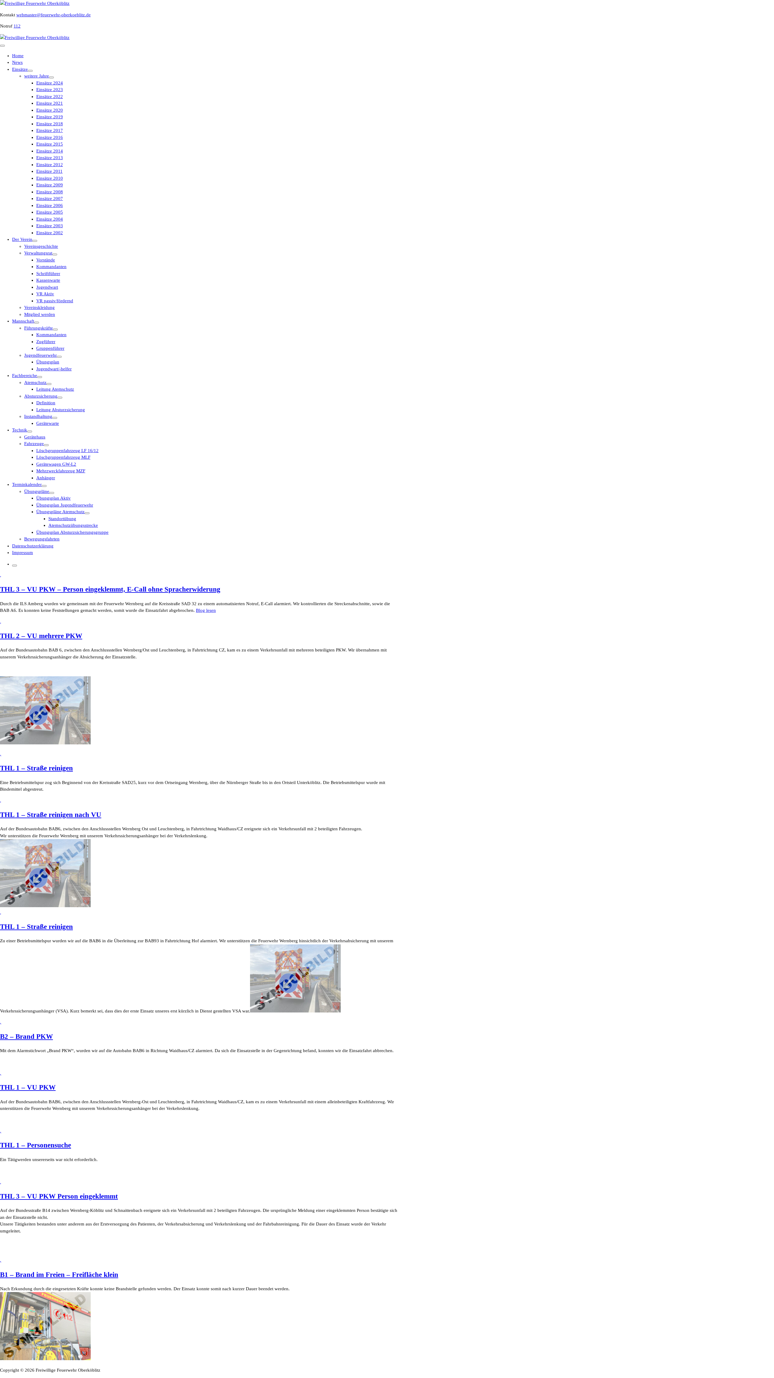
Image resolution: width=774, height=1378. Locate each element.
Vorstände (45, 260)
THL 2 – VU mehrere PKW (41, 636)
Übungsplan (47, 361)
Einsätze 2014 (49, 151)
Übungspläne (36, 491)
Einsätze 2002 (49, 232)
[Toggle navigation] (2, 46)
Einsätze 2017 (49, 130)
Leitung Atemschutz (55, 389)
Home (18, 55)
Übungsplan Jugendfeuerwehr (64, 505)
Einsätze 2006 (49, 205)
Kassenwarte (48, 280)
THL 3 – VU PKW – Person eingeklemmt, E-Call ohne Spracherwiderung (110, 589)
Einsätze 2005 (49, 212)
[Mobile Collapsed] (30, 71)
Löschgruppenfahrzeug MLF (63, 457)
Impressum (22, 552)
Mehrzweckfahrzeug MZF (60, 470)
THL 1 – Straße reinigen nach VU (50, 815)
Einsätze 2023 (49, 89)
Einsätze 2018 (49, 123)
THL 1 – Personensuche (35, 1145)
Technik (19, 430)
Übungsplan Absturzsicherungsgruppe (72, 532)
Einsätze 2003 (49, 225)
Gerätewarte (47, 423)
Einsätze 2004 (49, 219)
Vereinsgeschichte (41, 246)
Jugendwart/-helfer (54, 368)
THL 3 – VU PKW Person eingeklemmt (59, 1196)
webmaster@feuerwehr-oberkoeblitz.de (53, 14)
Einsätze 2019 (49, 116)
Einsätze (20, 69)
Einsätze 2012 (49, 164)
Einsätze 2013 (49, 157)
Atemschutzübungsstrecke (73, 525)
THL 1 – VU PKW (28, 1087)
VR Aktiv (45, 293)
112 (17, 26)
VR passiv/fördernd (54, 300)
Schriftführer (48, 273)
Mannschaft (23, 321)
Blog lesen (206, 610)
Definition (45, 402)
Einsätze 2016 (49, 137)
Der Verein (22, 239)
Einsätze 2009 (49, 184)
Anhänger (45, 477)
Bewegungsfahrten (42, 538)
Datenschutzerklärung (33, 545)
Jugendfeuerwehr (40, 355)
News (17, 62)
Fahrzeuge (34, 443)
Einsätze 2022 (49, 96)
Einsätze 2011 (49, 171)
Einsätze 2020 (49, 110)
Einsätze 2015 (49, 144)
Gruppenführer (50, 348)
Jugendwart (47, 287)
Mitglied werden (39, 314)
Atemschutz (35, 382)
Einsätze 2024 (49, 82)
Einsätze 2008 (49, 191)
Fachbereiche (24, 375)
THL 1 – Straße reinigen (36, 768)
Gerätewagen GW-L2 (56, 464)
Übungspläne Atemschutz (60, 511)
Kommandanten (51, 266)
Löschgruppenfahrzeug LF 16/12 (67, 450)
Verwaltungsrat (38, 253)
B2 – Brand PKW (26, 1036)
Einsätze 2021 (49, 103)
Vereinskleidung (39, 307)
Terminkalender (27, 484)
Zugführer (45, 341)
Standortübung (62, 518)
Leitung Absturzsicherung (60, 409)
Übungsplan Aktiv (53, 498)
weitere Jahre (36, 76)
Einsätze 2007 (49, 198)
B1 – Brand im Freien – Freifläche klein (59, 1274)
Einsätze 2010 (49, 178)
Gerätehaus (34, 437)
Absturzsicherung (40, 396)
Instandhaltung (38, 416)
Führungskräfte (38, 328)
